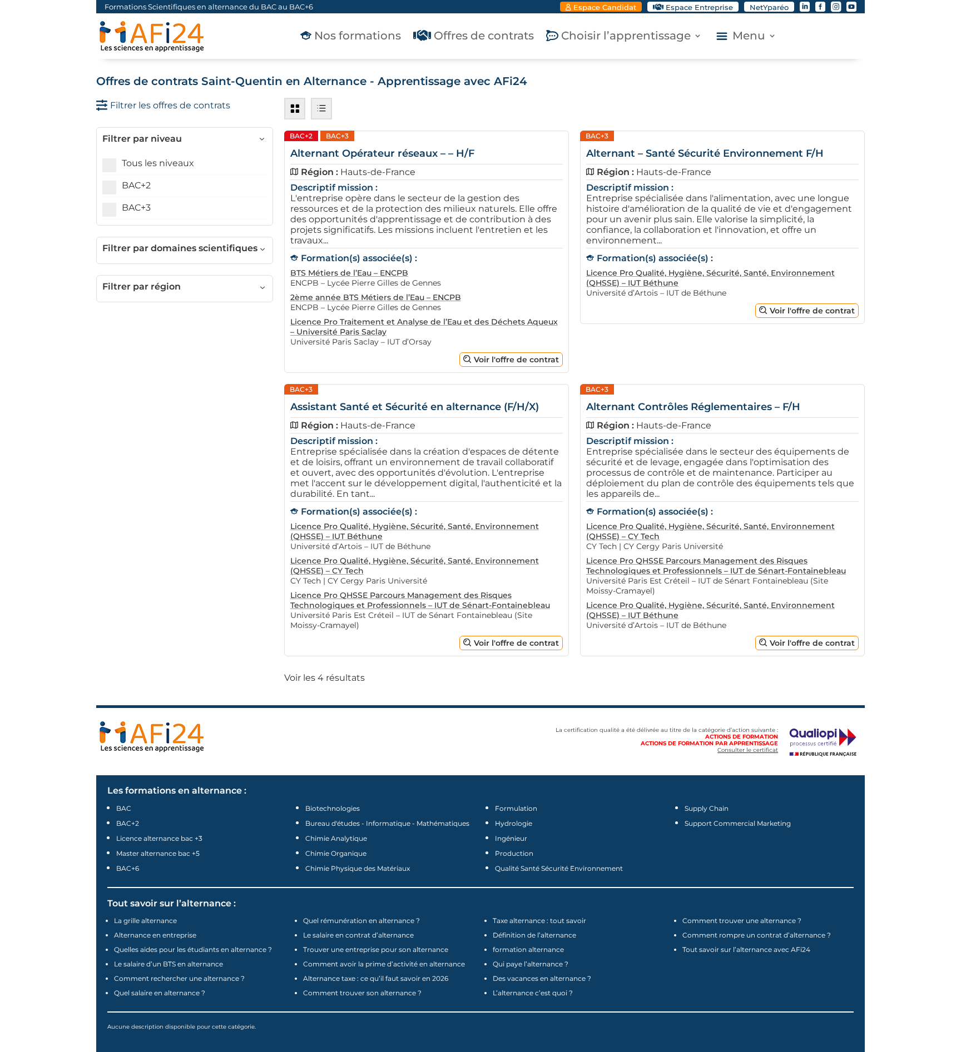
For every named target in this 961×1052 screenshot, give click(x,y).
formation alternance (528, 949)
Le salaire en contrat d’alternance (358, 935)
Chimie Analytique (336, 838)
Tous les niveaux (158, 163)
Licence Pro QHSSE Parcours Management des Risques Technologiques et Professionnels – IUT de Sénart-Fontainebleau (420, 600)
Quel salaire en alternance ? (159, 993)
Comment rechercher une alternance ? (179, 978)
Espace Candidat (604, 7)
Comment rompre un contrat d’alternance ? (756, 935)
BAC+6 (127, 868)
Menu (748, 37)
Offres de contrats (484, 37)
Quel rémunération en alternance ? (361, 920)
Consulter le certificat (747, 750)
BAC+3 (136, 207)
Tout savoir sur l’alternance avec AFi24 (746, 949)
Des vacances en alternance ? (542, 978)
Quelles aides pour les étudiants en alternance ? (193, 949)
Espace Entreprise (699, 7)
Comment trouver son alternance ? (362, 993)
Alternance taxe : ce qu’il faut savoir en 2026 (375, 978)
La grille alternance (145, 920)
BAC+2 (136, 185)
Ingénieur (511, 838)
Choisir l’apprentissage (626, 37)
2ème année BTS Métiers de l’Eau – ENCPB (375, 297)
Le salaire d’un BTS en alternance (168, 964)
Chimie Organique (335, 853)
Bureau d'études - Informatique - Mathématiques (387, 823)
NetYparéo (769, 7)
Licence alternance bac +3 (159, 838)
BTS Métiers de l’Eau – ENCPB (349, 273)
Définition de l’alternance (534, 935)
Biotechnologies (332, 808)
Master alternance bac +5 (158, 853)
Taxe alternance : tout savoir (539, 920)
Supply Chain (707, 808)
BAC (123, 808)
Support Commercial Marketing (738, 823)
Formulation (516, 808)
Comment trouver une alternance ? (741, 920)
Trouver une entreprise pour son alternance (375, 949)
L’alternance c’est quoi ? (533, 993)
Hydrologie (513, 823)
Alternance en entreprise (155, 935)
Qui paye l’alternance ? (530, 964)
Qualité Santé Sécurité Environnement (559, 868)
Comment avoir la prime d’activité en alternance (384, 964)
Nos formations (357, 37)
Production (514, 853)
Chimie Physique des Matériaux (357, 868)
